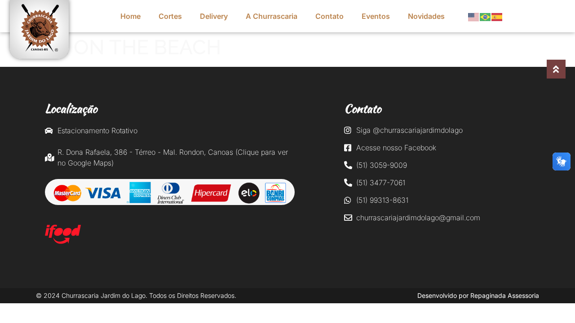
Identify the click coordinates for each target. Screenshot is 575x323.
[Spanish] (497, 16)
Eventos (376, 16)
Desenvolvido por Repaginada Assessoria (478, 295)
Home (130, 16)
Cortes (170, 16)
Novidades (426, 16)
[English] (474, 16)
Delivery (214, 16)
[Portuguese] (485, 16)
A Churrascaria (271, 16)
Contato (329, 16)
